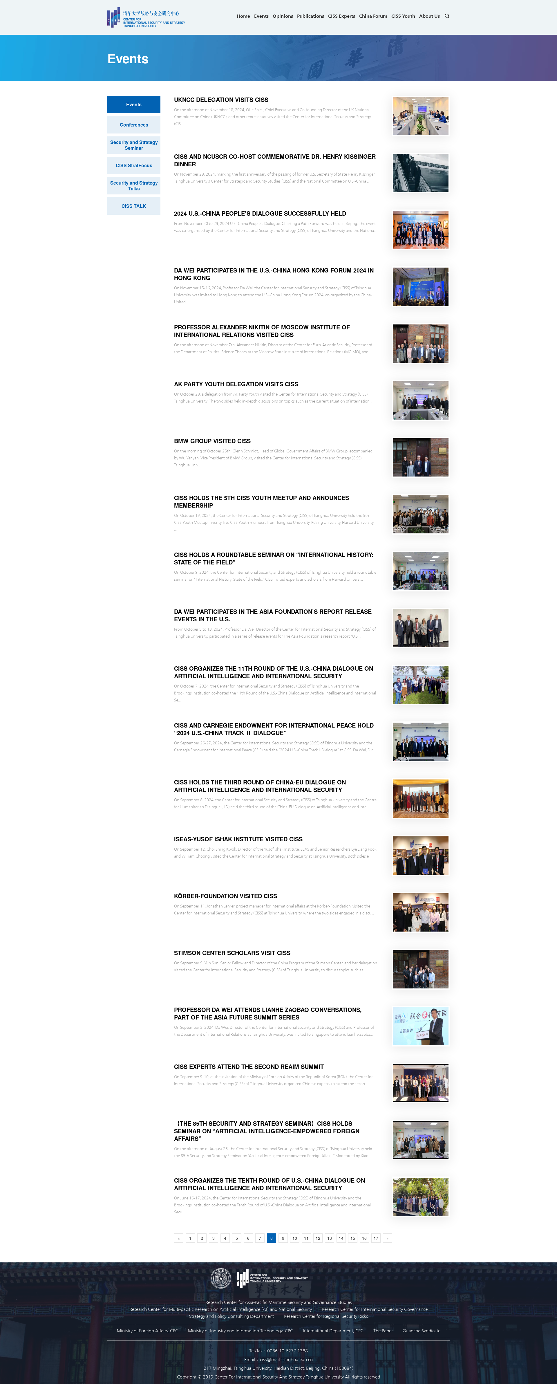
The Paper (383, 1330)
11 (306, 1238)
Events (261, 16)
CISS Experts (341, 16)
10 (294, 1238)
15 (352, 1238)
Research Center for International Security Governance (375, 1309)
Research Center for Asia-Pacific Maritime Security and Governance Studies (278, 1302)
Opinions (283, 16)
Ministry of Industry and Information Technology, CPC (240, 1330)
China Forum (373, 16)
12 (318, 1238)
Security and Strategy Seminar (134, 145)
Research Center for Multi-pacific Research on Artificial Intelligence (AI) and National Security (220, 1309)
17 (376, 1238)
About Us (429, 16)
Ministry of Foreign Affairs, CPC (147, 1330)
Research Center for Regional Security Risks (326, 1316)
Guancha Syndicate (421, 1330)
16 (364, 1238)
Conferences (134, 124)
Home (243, 16)
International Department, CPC (333, 1330)
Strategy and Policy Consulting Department (231, 1316)
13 (329, 1238)
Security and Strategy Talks (134, 185)
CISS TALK (134, 206)
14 (341, 1238)
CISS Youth (403, 16)
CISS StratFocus (134, 165)
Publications (310, 16)
